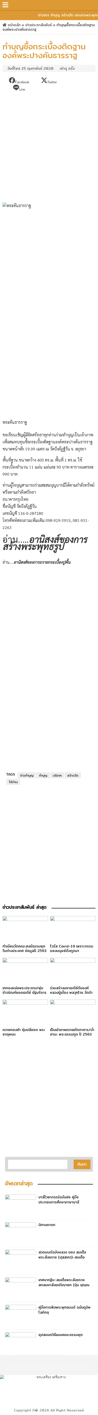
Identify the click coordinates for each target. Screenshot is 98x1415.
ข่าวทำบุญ (26, 775)
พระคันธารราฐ (15, 422)
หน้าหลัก (14, 25)
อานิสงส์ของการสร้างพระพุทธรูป (45, 542)
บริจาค (57, 775)
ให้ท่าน (13, 781)
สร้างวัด (72, 775)
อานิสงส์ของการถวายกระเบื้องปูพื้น (42, 562)
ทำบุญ (43, 775)
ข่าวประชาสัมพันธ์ (38, 25)
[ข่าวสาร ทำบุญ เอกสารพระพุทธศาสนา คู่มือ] (50, 5)
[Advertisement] (49, 145)
